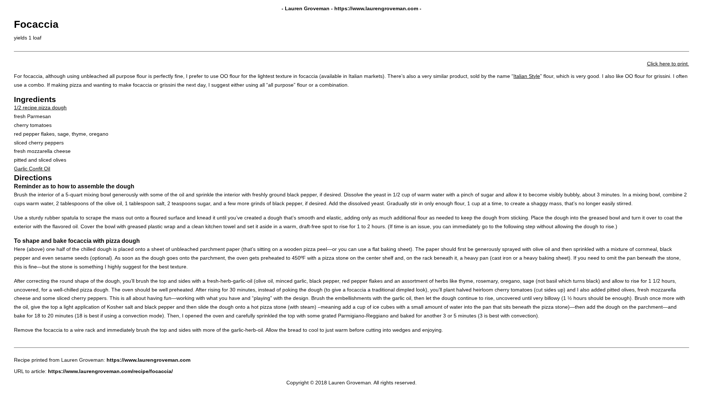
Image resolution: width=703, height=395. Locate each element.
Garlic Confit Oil (32, 169)
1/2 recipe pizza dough (40, 107)
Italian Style (526, 76)
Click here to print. (668, 64)
